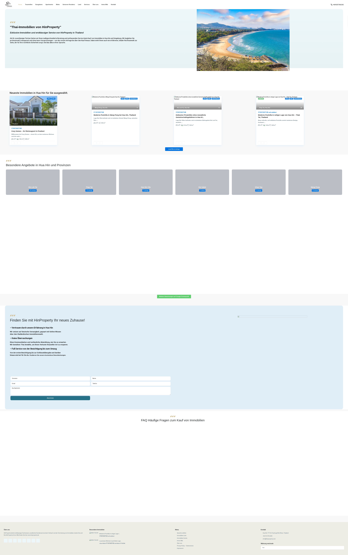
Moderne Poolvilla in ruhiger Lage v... (109, 533)
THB (263, 547)
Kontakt (113, 4)
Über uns (95, 4)
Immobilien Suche (182, 538)
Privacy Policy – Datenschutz (185, 545)
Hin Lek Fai (180, 107)
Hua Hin (105, 107)
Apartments (49, 4)
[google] (24, 540)
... (20, 136)
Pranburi (15, 124)
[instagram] (33, 540)
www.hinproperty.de (33, 535)
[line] (38, 540)
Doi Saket (202, 187)
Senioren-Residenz (69, 4)
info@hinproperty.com (269, 539)
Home (20, 4)
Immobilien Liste (181, 535)
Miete (58, 4)
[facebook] (6, 540)
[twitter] (19, 540)
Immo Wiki (104, 4)
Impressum (180, 548)
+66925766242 (338, 5)
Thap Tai (262, 107)
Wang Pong (98, 107)
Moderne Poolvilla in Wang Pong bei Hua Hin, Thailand (115, 115)
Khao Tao (258, 187)
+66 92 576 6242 (267, 536)
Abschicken (50, 398)
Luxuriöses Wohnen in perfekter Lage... (110, 541)
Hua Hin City (146, 187)
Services (87, 4)
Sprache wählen (181, 533)
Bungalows (39, 4)
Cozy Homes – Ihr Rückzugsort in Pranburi (27, 131)
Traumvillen (28, 4)
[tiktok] (15, 540)
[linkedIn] (29, 540)
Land (79, 4)
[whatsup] (10, 540)
